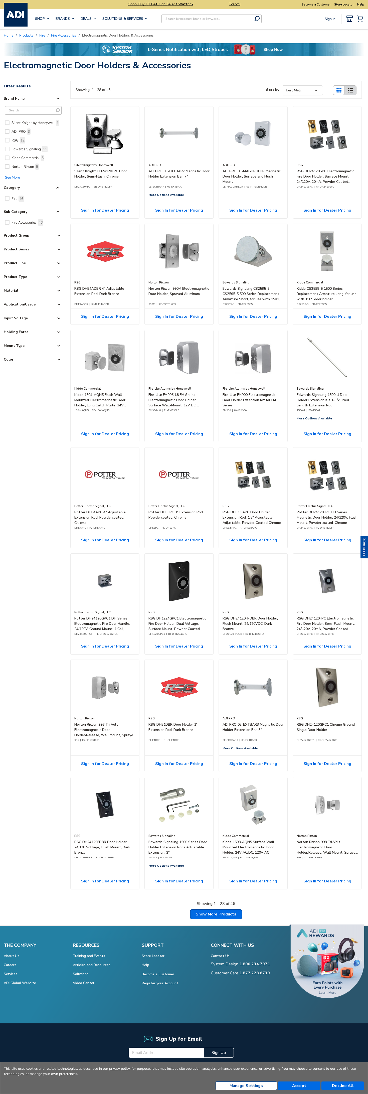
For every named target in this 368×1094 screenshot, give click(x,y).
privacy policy (119, 1068)
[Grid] (338, 90)
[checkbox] (7, 122)
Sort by (272, 89)
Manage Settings (246, 1085)
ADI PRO (21, 131)
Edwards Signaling (29, 149)
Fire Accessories (27, 222)
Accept (299, 1085)
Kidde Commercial (28, 157)
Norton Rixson (25, 166)
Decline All (343, 1085)
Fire (17, 198)
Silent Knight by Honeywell (35, 122)
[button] (364, 547)
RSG (18, 140)
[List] (350, 90)
